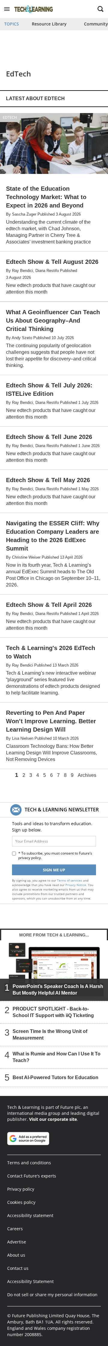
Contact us (17, 1268)
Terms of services (70, 880)
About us (16, 1255)
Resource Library (49, 24)
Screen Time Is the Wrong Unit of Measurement (50, 1034)
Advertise (16, 1242)
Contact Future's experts (31, 1176)
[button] (6, 9)
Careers (15, 1228)
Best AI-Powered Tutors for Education (55, 1077)
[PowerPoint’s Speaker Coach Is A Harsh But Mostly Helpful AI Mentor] (54, 970)
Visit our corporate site (53, 1119)
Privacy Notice (75, 885)
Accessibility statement (30, 1215)
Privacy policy (20, 1189)
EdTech (10, 117)
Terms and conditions (29, 1162)
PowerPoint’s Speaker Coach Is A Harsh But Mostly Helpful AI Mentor (58, 989)
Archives (87, 775)
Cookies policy (21, 1202)
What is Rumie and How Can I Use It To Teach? (56, 1057)
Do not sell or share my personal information (52, 1294)
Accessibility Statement (30, 1281)
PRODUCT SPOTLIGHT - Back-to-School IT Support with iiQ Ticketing (53, 1012)
